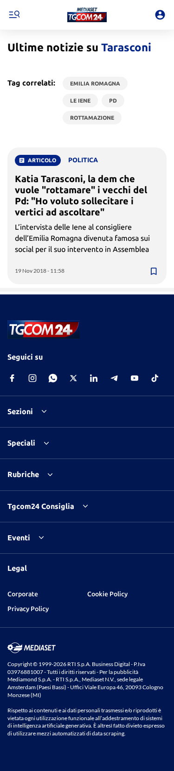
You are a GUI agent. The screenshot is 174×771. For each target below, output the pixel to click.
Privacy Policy (28, 608)
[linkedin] (93, 378)
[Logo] (87, 14)
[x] (73, 378)
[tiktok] (155, 378)
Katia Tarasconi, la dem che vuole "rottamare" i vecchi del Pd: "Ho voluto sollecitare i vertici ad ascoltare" (81, 195)
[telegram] (114, 378)
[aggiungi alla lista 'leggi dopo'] (153, 271)
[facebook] (12, 378)
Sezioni (20, 411)
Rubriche (23, 474)
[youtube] (134, 378)
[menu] (13, 14)
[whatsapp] (53, 378)
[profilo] (160, 14)
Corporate (22, 594)
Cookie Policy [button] (107, 594)
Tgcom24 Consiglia (40, 506)
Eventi (18, 537)
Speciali (21, 443)
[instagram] (32, 378)
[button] (87, 14)
